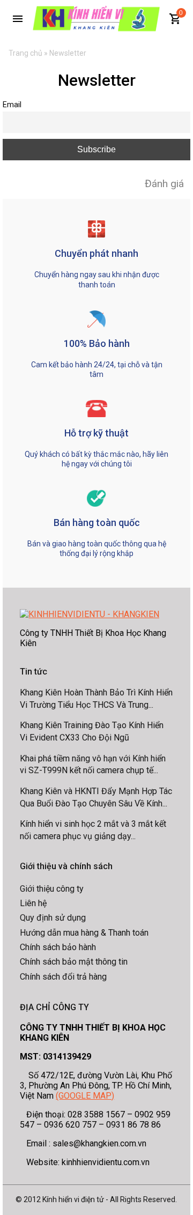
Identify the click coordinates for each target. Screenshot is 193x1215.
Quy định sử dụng (53, 918)
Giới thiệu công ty (52, 889)
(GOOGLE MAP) (85, 1096)
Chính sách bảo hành (58, 947)
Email (12, 104)
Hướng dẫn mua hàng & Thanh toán (84, 933)
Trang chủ (25, 53)
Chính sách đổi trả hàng (63, 977)
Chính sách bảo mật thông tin (74, 962)
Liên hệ (33, 903)
